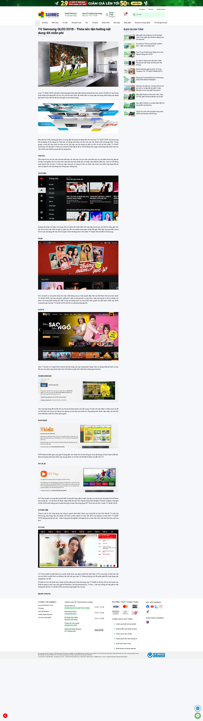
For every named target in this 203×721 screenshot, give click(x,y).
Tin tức (150, 9)
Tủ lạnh (95, 23)
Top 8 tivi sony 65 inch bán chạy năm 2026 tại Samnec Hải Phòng (149, 112)
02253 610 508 (70, 620)
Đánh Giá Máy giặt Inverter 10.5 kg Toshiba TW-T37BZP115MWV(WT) (149, 70)
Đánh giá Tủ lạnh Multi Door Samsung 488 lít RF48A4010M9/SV (149, 78)
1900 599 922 (71, 14)
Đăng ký (112, 17)
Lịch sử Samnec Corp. (45, 605)
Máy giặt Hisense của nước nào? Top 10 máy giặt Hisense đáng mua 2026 (149, 95)
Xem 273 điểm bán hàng (92, 14)
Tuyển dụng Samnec (45, 614)
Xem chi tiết (99, 630)
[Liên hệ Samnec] (198, 716)
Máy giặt (127, 23)
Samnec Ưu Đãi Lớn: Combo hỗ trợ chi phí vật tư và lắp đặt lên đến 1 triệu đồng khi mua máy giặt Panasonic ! (150, 88)
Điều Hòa (105, 23)
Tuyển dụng (161, 9)
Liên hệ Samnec (43, 611)
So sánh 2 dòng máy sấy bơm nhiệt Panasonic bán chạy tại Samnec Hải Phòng (149, 62)
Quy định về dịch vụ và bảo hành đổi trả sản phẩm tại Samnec (150, 104)
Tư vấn (65, 23)
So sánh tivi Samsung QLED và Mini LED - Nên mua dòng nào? (149, 45)
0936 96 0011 (70, 608)
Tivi (86, 23)
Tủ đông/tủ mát (160, 23)
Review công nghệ (142, 23)
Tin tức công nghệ (44, 617)
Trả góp (142, 9)
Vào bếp (116, 23)
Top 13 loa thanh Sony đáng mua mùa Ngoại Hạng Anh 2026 (149, 53)
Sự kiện (45, 23)
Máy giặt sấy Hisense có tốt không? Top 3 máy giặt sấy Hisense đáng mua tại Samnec (150, 37)
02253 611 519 (70, 625)
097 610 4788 (83, 608)
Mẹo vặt (55, 23)
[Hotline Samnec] (4, 716)
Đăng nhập (111, 14)
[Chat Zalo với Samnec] (198, 708)
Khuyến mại (76, 23)
